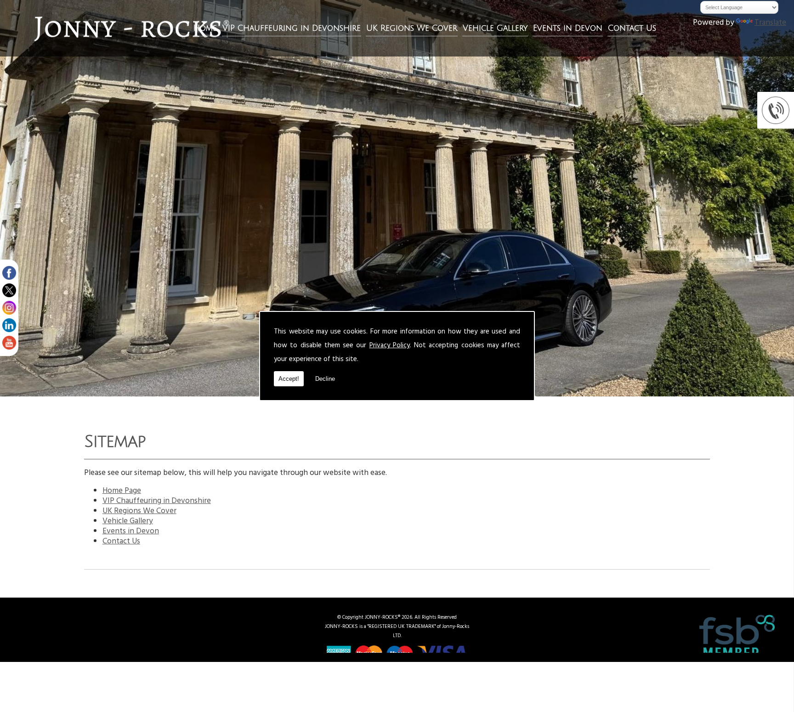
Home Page (121, 491)
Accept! (288, 378)
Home (205, 28)
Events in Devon (567, 28)
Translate (770, 23)
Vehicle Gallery (495, 28)
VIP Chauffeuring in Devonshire (291, 28)
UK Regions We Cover (411, 28)
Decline (325, 378)
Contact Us (632, 28)
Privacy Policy (389, 346)
